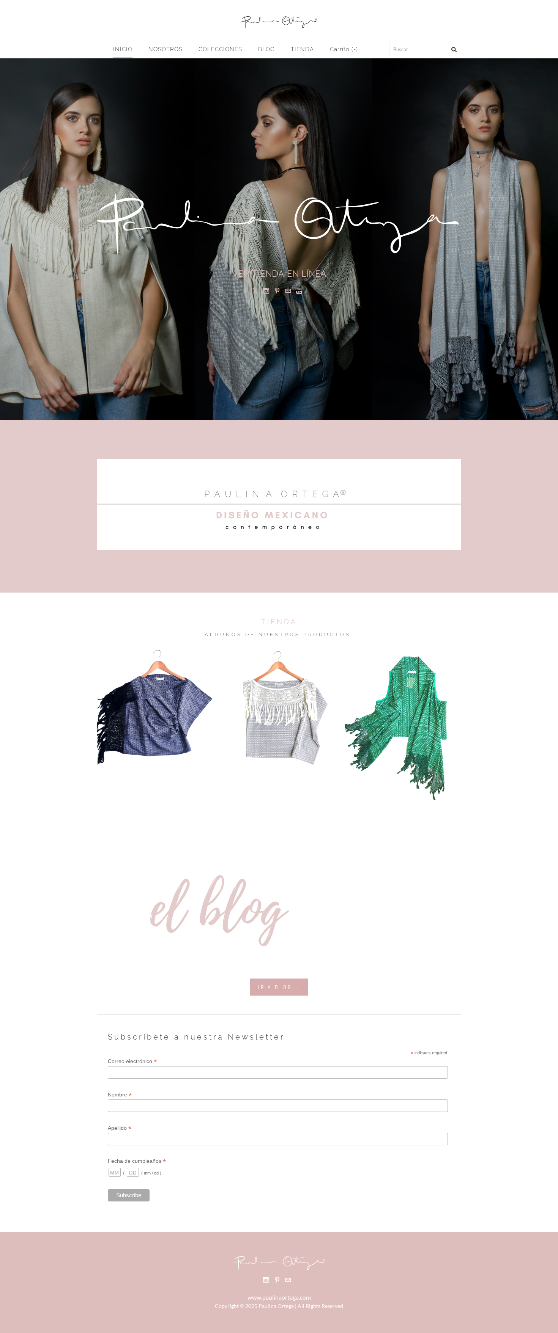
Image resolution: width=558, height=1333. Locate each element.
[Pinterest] (277, 290)
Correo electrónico (132, 1061)
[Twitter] (255, 290)
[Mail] (288, 290)
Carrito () (344, 49)
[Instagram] (266, 290)
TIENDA (302, 49)
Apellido (119, 1128)
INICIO (122, 49)
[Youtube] (299, 290)
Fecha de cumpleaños (137, 1161)
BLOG (266, 49)
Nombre (120, 1094)
